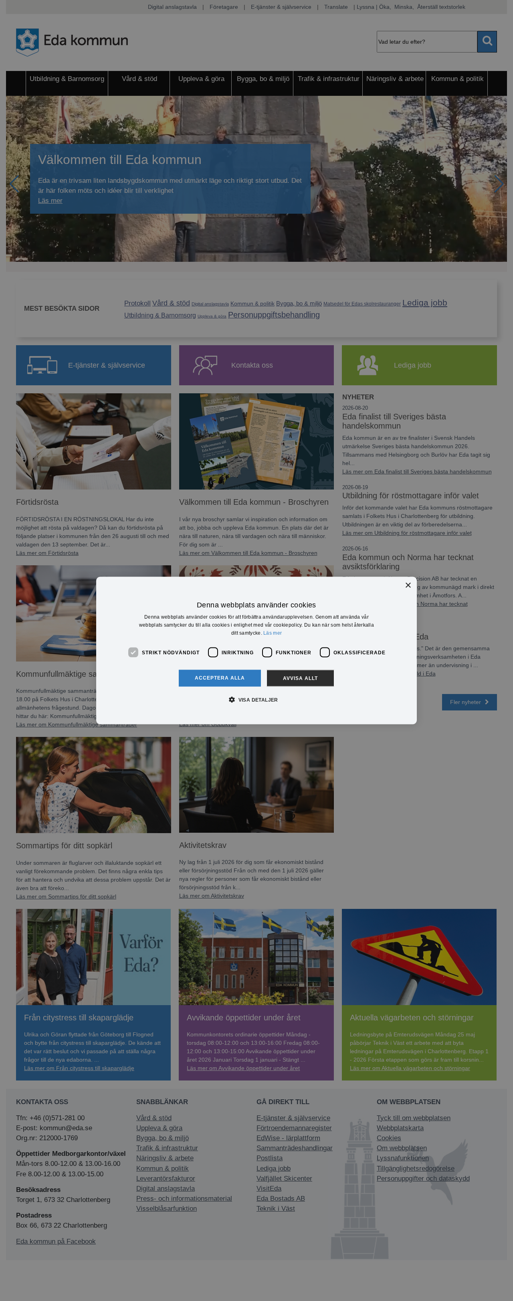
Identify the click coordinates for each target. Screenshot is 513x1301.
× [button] (408, 585)
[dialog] (256, 650)
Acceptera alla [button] (220, 678)
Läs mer (272, 632)
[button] (256, 699)
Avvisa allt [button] (300, 678)
